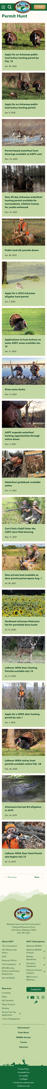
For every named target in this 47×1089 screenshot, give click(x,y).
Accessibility (23, 1076)
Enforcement (24, 1027)
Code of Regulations (11, 1018)
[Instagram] (43, 997)
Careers (23, 1042)
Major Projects (8, 1004)
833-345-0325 (23, 932)
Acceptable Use (24, 1072)
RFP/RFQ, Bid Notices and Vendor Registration (11, 971)
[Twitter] (38, 997)
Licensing (6, 992)
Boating (5, 1008)
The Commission (9, 946)
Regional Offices (9, 960)
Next (36, 877)
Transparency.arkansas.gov (23, 1082)
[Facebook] (28, 997)
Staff (4, 956)
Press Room (23, 1032)
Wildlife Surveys (23, 1037)
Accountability (8, 977)
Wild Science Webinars (32, 978)
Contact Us (36, 989)
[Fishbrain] (36, 1002)
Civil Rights (23, 1079)
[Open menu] (3, 7)
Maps (4, 996)
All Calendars (8, 1000)
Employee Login (23, 1086)
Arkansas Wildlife (34, 946)
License (39, 7)
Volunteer (23, 1047)
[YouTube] (32, 997)
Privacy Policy (23, 1069)
